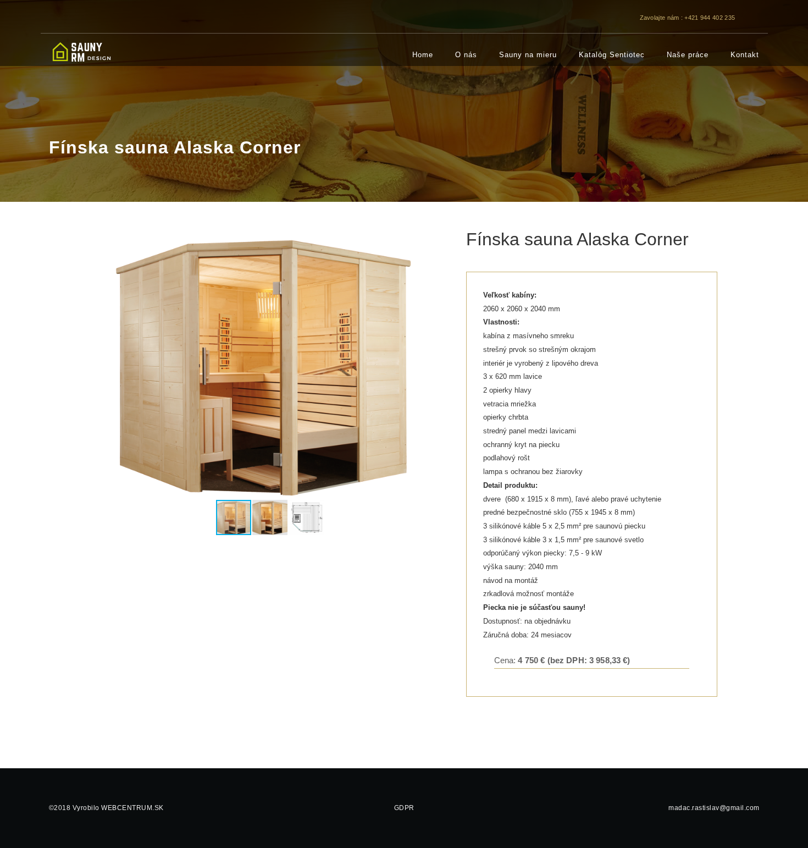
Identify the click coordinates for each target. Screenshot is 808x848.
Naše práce (688, 55)
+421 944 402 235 (709, 17)
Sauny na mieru (528, 55)
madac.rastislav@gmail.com (714, 808)
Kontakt (744, 55)
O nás (466, 55)
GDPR (404, 808)
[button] (440, 364)
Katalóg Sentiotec (612, 55)
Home (422, 55)
